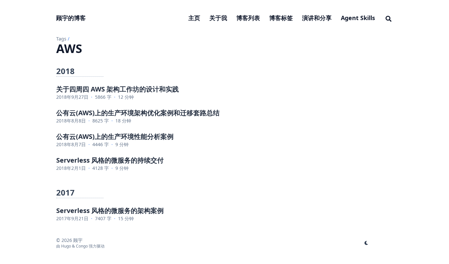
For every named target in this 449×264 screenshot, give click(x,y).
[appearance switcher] (366, 243)
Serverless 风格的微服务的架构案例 (110, 210)
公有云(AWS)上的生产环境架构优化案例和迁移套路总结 (138, 112)
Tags (61, 39)
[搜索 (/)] (388, 17)
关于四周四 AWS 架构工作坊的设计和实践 (117, 89)
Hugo (66, 246)
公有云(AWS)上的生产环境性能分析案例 (115, 136)
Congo (82, 246)
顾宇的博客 (71, 18)
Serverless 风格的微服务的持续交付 (110, 160)
